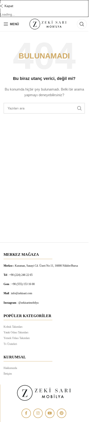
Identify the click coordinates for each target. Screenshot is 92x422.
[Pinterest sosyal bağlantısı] (61, 413)
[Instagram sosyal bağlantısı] (38, 413)
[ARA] (79, 108)
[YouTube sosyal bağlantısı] (49, 413)
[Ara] (82, 24)
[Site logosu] (48, 24)
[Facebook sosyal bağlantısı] (26, 413)
